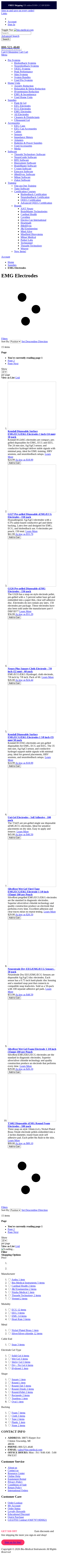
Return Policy (15, 1487)
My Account (14, 1505)
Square (19, 1379)
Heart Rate (21, 1319)
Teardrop (20, 1398)
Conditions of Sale (17, 1484)
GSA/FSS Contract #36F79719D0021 (27, 1520)
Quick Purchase (16, 1517)
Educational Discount (19, 1514)
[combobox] (16, 33)
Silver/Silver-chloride (27, 1333)
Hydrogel (20, 1368)
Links (4, 13)
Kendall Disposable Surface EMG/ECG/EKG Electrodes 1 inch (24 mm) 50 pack (31, 434)
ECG (19, 1309)
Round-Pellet (22, 1392)
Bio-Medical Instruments (28, 1282)
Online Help (14, 1476)
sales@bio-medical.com (30, 1449)
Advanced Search (10, 36)
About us (12, 1467)
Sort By (5, 341)
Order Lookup (15, 1502)
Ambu (18, 1279)
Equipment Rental (17, 1479)
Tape (18, 1419)
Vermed (19, 1298)
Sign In (11, 24)
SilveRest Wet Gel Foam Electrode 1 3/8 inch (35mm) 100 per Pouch (32, 1050)
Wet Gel (20, 1358)
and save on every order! (17, 10)
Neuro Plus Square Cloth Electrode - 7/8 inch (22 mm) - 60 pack (30, 670)
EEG (18, 1312)
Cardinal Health (24, 1286)
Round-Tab (21, 1385)
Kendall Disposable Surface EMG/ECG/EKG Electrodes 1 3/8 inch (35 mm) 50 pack (31, 737)
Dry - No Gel (22, 1365)
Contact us (13, 1470)
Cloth (18, 1416)
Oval (18, 1401)
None (18, 1425)
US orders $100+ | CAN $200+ (29, 5)
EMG (19, 1316)
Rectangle (21, 1395)
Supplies (12, 265)
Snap (18, 1344)
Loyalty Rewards (16, 1511)
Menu (4, 54)
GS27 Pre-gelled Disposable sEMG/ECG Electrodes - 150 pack (30, 515)
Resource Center (16, 1473)
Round (18, 1382)
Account (12, 21)
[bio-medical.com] (24, 30)
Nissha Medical (23, 1292)
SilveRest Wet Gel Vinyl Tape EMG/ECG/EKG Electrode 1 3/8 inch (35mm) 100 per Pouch (28, 891)
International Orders (18, 1490)
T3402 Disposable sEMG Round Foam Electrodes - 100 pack (29, 1125)
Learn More (31, 531)
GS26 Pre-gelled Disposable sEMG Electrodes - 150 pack (26, 590)
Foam (18, 1412)
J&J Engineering (24, 1289)
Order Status (14, 1508)
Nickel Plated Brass (25, 1330)
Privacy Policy (15, 1482)
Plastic (18, 1422)
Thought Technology (26, 1295)
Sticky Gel (21, 1362)
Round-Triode (23, 1389)
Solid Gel (20, 1355)
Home (11, 262)
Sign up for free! (13, 1542)
